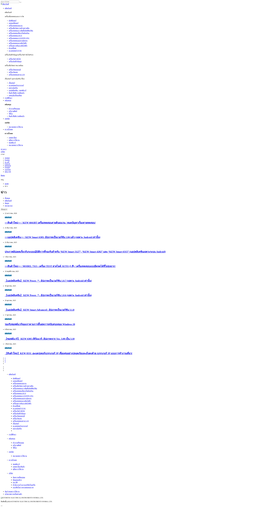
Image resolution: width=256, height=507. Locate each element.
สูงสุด (7, 184)
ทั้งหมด (7, 198)
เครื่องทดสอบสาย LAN (17, 74)
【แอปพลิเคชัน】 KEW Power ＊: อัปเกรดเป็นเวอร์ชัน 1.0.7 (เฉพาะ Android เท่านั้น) (48, 280)
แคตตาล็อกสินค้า (19, 466)
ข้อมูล (7, 203)
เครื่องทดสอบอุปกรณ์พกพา (18, 41)
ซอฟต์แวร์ (12, 142)
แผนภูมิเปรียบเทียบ (15, 95)
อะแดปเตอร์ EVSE (15, 51)
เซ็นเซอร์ (12, 83)
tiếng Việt (8, 172)
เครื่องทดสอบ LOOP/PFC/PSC (19, 38)
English (7, 160)
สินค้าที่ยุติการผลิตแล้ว (16, 93)
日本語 (7, 158)
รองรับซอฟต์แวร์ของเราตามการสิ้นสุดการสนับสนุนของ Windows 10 (40, 324)
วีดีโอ (11, 113)
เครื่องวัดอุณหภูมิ (15, 69)
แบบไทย (8, 169)
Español (7, 167)
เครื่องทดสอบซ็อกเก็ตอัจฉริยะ (19, 33)
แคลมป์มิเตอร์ (13, 23)
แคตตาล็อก (13, 137)
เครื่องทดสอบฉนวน (15, 25)
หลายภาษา (9, 206)
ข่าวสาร (3, 149)
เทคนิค (7, 119)
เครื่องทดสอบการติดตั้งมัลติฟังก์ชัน (21, 30)
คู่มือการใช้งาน (14, 140)
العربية (7, 162)
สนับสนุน (8, 100)
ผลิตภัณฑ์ (8, 8)
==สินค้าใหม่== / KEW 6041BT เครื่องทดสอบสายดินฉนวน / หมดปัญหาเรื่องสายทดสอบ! (50, 222)
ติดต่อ (3, 175)
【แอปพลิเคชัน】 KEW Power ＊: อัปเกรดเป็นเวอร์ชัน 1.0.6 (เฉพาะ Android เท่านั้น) (48, 295)
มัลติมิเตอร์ (12, 20)
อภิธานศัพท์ (13, 111)
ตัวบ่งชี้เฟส (12, 48)
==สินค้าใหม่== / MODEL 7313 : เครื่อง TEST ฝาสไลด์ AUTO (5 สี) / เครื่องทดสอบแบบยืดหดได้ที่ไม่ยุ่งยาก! (60, 266)
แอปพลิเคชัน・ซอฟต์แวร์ (17, 90)
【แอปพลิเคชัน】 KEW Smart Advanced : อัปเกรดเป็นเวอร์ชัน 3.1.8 (39, 309)
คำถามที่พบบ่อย (14, 108)
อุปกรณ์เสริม (13, 88)
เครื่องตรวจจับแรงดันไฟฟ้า (18, 46)
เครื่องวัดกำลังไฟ (15, 59)
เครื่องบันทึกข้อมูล (15, 61)
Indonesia (8, 165)
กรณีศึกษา (8, 98)
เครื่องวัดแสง (13, 72)
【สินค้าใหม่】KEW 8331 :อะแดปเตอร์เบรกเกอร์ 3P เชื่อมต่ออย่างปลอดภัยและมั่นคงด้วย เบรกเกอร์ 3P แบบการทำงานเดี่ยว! (68, 353)
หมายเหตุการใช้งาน (16, 127)
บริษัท (3, 152)
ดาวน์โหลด (9, 129)
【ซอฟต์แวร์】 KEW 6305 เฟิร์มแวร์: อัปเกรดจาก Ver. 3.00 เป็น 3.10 (39, 338)
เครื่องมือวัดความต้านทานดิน (19, 28)
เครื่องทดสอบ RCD (15, 35)
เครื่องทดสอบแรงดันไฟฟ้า (18, 43)
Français (7, 164)
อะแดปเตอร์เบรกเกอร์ (16, 85)
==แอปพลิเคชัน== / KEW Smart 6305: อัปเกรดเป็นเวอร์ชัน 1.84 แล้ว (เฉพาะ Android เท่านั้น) (52, 237)
